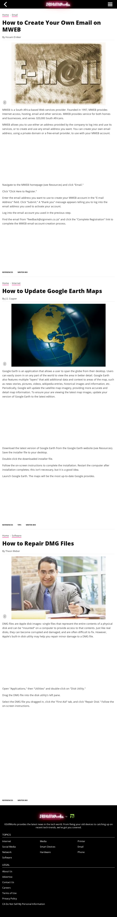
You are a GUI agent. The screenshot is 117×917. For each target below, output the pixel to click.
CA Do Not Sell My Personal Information (23, 904)
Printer (81, 841)
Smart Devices (47, 846)
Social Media (9, 846)
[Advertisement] (58, 159)
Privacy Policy (9, 898)
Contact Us (8, 882)
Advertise (7, 876)
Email (15, 14)
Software (16, 535)
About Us (7, 871)
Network (6, 852)
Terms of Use (9, 893)
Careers (6, 887)
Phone (81, 852)
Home (5, 14)
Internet (16, 283)
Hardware (45, 852)
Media (43, 841)
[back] (6, 4)
